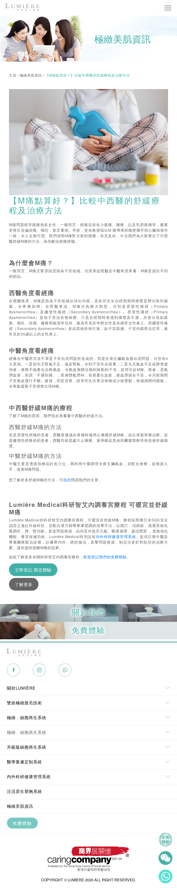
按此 (67, 479)
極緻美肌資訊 (31, 75)
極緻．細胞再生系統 (26, 732)
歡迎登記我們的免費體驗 (105, 556)
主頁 (12, 75)
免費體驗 (22, 823)
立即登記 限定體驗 (33, 570)
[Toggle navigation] (167, 8)
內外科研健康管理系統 (116, 536)
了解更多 (23, 584)
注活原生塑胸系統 (24, 791)
